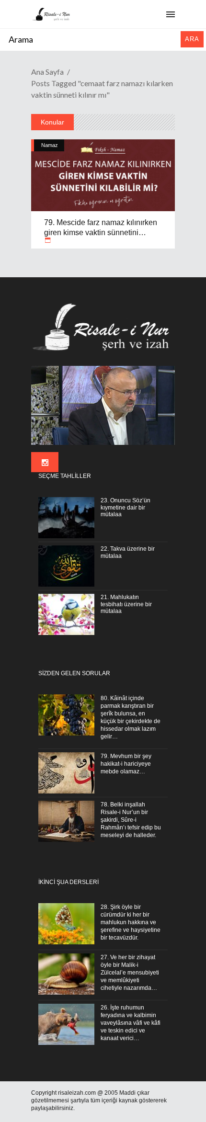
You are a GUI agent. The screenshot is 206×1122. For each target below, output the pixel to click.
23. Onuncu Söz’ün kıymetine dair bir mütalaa (125, 507)
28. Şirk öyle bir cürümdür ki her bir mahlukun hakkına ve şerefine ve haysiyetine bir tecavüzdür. (130, 922)
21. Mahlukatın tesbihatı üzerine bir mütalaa (126, 604)
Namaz (49, 145)
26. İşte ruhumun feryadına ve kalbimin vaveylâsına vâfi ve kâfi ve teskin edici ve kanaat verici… (130, 1023)
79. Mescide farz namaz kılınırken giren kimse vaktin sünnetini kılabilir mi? (100, 232)
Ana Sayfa (47, 71)
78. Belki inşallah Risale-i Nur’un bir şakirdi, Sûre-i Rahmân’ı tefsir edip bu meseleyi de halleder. (131, 820)
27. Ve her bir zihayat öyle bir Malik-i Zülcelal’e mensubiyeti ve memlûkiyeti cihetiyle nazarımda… (130, 972)
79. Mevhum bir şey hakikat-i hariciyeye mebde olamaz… (126, 764)
